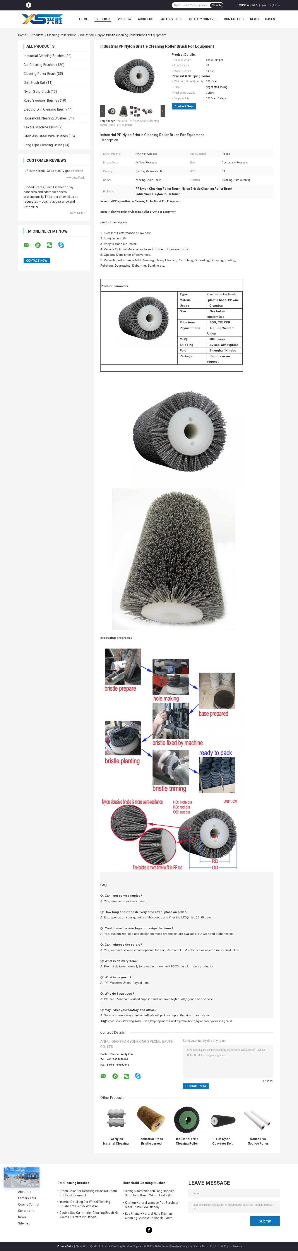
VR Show (124, 19)
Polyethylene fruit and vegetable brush (172, 1021)
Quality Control (203, 19)
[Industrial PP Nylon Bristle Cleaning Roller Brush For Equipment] (130, 79)
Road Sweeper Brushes (41, 100)
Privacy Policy (65, 1246)
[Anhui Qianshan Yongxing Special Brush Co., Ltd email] (29, 245)
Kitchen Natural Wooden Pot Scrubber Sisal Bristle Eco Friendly (152, 1205)
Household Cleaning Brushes (45, 118)
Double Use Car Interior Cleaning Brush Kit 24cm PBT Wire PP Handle (89, 1215)
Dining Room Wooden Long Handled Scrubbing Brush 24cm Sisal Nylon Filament (150, 1193)
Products (102, 19)
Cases (270, 19)
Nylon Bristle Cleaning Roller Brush (128, 1021)
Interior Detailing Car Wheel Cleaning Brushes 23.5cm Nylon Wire (85, 1204)
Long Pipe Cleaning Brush (43, 145)
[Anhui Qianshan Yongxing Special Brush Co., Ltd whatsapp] (40, 245)
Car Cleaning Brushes (39, 65)
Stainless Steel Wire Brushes (46, 136)
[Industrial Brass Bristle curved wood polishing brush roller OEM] (151, 1119)
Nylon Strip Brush (37, 91)
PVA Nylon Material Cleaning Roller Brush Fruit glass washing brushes (116, 1141)
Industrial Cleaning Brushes (44, 56)
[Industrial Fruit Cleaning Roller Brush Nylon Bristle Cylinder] (186, 1119)
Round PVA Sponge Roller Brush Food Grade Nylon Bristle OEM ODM (258, 1141)
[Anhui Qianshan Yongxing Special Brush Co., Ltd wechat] (52, 245)
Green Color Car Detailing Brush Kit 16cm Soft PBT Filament (88, 1193)
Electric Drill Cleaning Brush (44, 109)
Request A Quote (247, 5)
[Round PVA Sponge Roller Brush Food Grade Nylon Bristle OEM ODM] (258, 1119)
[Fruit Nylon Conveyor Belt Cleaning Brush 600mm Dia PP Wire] (222, 1119)
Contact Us (233, 19)
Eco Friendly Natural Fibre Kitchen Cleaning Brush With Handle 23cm (149, 1216)
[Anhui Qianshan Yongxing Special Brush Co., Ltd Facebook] (29, 5)
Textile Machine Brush (41, 127)
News (254, 19)
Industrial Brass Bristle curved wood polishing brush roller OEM (151, 1141)
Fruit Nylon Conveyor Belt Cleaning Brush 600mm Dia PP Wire (222, 1141)
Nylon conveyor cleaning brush (214, 1021)
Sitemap (24, 1223)
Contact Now (184, 106)
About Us (145, 19)
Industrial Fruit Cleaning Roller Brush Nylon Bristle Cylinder (187, 1141)
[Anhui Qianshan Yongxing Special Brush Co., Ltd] (42, 19)
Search (216, 5)
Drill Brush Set (34, 83)
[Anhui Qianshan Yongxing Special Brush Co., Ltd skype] (63, 245)
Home (83, 19)
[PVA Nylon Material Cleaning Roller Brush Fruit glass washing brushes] (115, 1119)
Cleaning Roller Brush (62, 35)
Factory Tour (171, 19)
